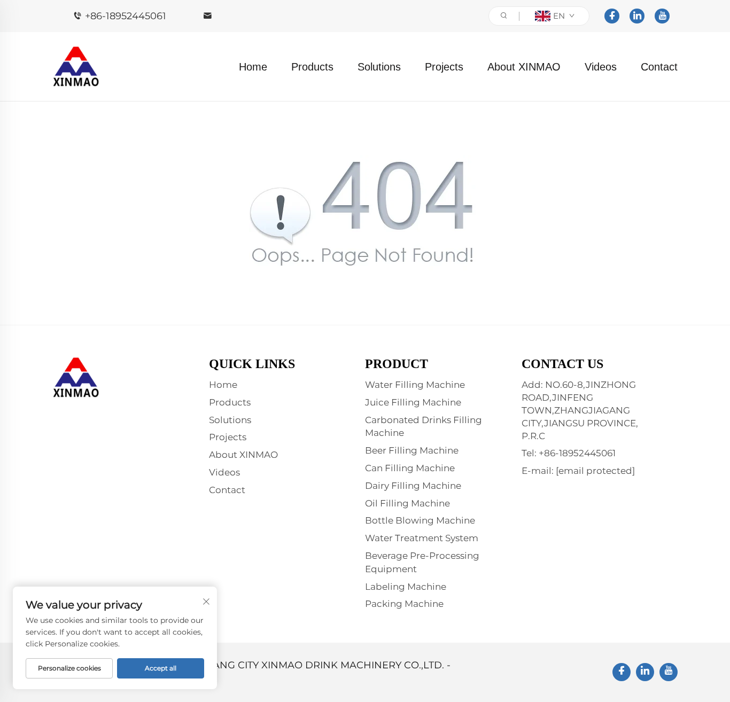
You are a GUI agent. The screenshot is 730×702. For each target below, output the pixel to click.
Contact (659, 67)
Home (253, 67)
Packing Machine (404, 603)
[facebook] (611, 16)
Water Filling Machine (415, 384)
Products (312, 67)
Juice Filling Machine (413, 402)
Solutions (379, 67)
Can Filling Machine (410, 468)
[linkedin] (637, 16)
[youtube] (662, 16)
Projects (444, 67)
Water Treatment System (421, 538)
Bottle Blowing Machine (420, 520)
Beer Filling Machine (412, 450)
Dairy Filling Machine (413, 485)
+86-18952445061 (125, 16)
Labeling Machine (405, 586)
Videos (601, 67)
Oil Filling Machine (407, 503)
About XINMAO (524, 67)
